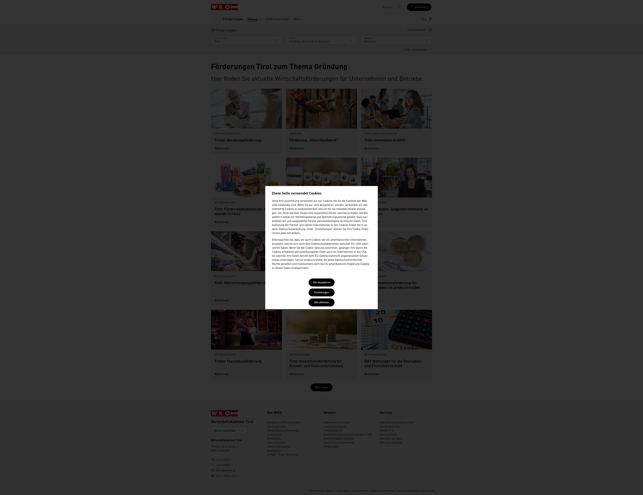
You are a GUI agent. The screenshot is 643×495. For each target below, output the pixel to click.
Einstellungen (321, 292)
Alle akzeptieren (321, 282)
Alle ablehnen (321, 302)
